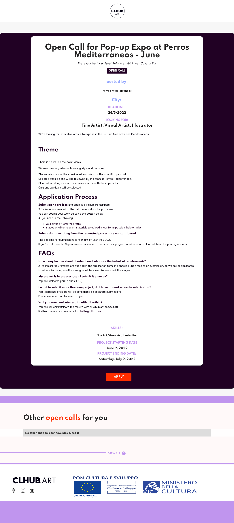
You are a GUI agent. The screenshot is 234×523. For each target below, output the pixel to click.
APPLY (119, 377)
